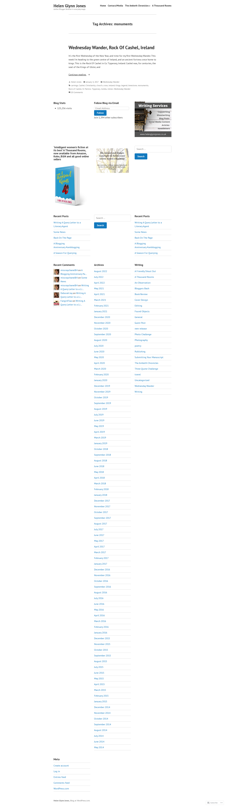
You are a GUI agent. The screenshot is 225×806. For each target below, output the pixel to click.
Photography (141, 340)
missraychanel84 (69, 270)
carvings (74, 85)
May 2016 (99, 609)
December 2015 (102, 638)
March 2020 (100, 368)
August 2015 (100, 661)
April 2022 (99, 282)
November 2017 (102, 506)
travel (138, 374)
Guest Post (140, 322)
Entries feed (60, 777)
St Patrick (86, 89)
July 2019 (98, 414)
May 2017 (99, 540)
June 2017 (99, 535)
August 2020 (100, 340)
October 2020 (101, 328)
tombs (104, 89)
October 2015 (101, 649)
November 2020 (102, 322)
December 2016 (102, 569)
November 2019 (102, 391)
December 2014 (102, 707)
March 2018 (100, 483)
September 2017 (102, 517)
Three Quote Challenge (146, 368)
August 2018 (100, 460)
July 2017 (98, 529)
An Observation (142, 282)
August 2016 (100, 592)
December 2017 (102, 500)
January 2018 (100, 494)
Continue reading (78, 74)
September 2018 (102, 454)
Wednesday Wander (111, 82)
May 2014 (99, 747)
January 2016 (100, 632)
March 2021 (100, 299)
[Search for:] (153, 149)
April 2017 (99, 546)
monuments (143, 85)
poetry (138, 345)
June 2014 (99, 741)
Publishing (140, 351)
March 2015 (100, 690)
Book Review (141, 294)
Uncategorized (142, 380)
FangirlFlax (66, 300)
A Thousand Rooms (161, 6)
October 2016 (101, 581)
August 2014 (100, 730)
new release (141, 328)
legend (124, 85)
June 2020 (99, 351)
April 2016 (99, 615)
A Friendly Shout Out (145, 271)
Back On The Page (62, 237)
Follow (100, 112)
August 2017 (100, 523)
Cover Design (141, 299)
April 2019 (99, 431)
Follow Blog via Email (106, 103)
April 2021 (99, 294)
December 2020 (102, 317)
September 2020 (102, 334)
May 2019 (99, 426)
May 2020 (99, 357)
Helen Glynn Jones (70, 5)
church (99, 85)
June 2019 (99, 420)
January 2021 (100, 311)
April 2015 (99, 684)
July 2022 (98, 277)
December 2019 (102, 385)
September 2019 (102, 403)
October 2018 (101, 449)
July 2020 (98, 345)
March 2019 (100, 437)
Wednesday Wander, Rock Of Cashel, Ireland (111, 47)
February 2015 (101, 695)
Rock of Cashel (75, 89)
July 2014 (98, 735)
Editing (138, 305)
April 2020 (99, 363)
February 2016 (101, 626)
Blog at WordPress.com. (80, 800)
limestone (132, 85)
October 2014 (101, 718)
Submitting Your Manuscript (149, 357)
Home (103, 6)
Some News (60, 232)
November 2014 (102, 712)
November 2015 (102, 644)
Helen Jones (76, 82)
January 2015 (100, 701)
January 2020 (100, 380)
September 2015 (102, 655)
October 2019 (101, 397)
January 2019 (100, 443)
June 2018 (99, 466)
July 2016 (98, 598)
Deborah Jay (66, 293)
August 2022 (100, 271)
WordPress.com (61, 788)
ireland (112, 85)
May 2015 (99, 678)
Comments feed (62, 782)
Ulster (110, 89)
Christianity (91, 85)
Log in (57, 771)
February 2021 (101, 305)
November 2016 (102, 575)
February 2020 (101, 374)
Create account (61, 765)
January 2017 (100, 563)
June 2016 (99, 603)
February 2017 (101, 558)
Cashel (82, 85)
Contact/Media (115, 6)
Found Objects (142, 311)
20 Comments (77, 92)
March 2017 (100, 552)
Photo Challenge (143, 334)
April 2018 (99, 477)
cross (105, 85)
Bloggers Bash (142, 288)
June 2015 (99, 672)
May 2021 (99, 288)
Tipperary (96, 89)
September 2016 (102, 586)
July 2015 (98, 667)
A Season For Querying (65, 253)
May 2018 (99, 472)
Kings (118, 85)
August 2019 (100, 408)
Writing (138, 391)
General (138, 317)
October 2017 (101, 512)
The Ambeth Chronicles (137, 6)
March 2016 (100, 621)
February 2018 (101, 489)
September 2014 (102, 724)
